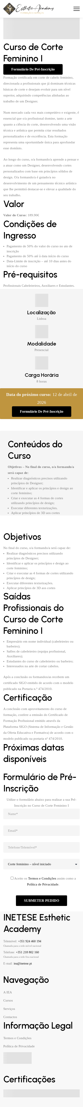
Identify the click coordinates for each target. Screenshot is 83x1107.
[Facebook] (5, 972)
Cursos (8, 1000)
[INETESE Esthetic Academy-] (28, 9)
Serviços (9, 1009)
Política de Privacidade (42, 884)
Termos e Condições (42, 878)
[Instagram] (20, 972)
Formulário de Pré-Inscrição (33, 69)
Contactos (10, 1017)
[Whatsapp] (35, 972)
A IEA (7, 992)
